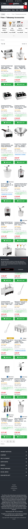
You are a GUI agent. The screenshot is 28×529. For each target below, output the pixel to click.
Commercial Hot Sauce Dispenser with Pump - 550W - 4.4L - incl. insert (21, 185)
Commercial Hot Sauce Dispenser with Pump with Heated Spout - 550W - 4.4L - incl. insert (7, 145)
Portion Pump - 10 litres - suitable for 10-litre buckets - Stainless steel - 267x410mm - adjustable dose (7, 185)
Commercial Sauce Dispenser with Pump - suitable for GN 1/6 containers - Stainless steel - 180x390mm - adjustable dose (21, 380)
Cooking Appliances (6, 10)
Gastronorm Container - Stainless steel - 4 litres (7, 380)
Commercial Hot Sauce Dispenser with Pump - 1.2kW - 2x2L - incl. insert (7, 303)
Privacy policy (24, 258)
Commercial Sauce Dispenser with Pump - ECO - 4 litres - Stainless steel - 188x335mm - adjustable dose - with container (21, 224)
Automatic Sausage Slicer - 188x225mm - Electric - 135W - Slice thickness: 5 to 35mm (20, 67)
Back (3, 14)
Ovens (13, 10)
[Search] (25, 7)
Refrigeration (23, 10)
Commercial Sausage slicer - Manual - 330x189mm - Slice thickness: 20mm (7, 67)
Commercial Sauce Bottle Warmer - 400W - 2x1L (7, 107)
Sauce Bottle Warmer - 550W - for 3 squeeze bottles (7, 223)
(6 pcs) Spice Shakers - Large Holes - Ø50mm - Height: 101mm (20, 341)
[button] (7, 54)
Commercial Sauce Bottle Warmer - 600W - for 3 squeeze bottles (20, 107)
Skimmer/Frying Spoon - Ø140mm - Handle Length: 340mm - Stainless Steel (21, 303)
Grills (17, 10)
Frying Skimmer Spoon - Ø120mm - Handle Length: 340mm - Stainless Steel (7, 341)
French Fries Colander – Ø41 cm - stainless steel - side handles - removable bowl (21, 145)
